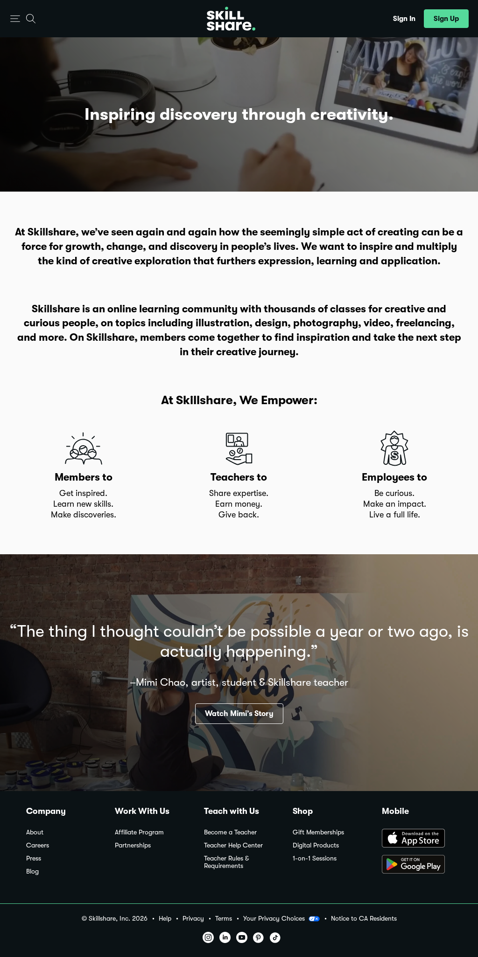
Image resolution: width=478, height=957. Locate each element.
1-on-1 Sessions (315, 858)
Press (33, 858)
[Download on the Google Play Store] (417, 865)
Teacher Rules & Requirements (226, 862)
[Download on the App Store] (417, 839)
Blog (32, 871)
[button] (15, 19)
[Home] (231, 19)
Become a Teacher (230, 832)
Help (165, 918)
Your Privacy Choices (274, 918)
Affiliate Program (139, 832)
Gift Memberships (318, 832)
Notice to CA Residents (364, 918)
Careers (37, 845)
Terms (223, 918)
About (34, 832)
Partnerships (133, 845)
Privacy (193, 918)
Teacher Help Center (233, 845)
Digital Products (316, 845)
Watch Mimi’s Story (239, 713)
